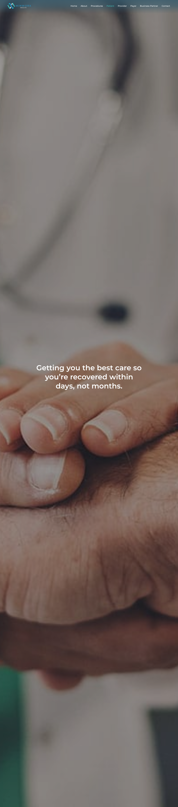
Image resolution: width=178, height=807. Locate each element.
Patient (110, 6)
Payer (133, 6)
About (84, 6)
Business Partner (149, 6)
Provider (122, 6)
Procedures (97, 6)
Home (74, 6)
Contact (166, 6)
